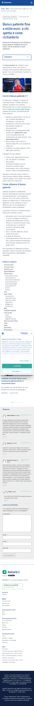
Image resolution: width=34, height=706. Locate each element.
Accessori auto (8, 265)
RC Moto (7, 290)
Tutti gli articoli (6, 601)
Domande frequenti (10, 311)
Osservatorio (8, 330)
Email (5, 541)
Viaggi (3, 625)
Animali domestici (7, 629)
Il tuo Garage (8, 313)
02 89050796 (22, 684)
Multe (7, 315)
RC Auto (7, 288)
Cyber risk (5, 642)
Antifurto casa (8, 269)
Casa (3, 636)
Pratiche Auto (9, 306)
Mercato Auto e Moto (11, 321)
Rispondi (4, 436)
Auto (5, 292)
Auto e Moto (8, 294)
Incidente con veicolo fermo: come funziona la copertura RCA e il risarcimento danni (13, 381)
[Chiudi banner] (31, 333)
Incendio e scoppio (7, 638)
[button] (2, 381)
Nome (5, 534)
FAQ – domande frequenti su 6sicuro (12, 655)
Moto (6, 323)
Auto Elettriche (9, 296)
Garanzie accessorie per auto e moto (12, 660)
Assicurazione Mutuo (11, 282)
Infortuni (4, 627)
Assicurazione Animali (11, 276)
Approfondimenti (9, 272)
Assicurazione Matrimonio (12, 280)
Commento (7, 514)
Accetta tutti (17, 366)
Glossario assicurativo (8, 658)
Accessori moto (9, 267)
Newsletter (7, 328)
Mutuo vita (5, 623)
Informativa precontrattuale (17, 698)
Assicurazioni (8, 274)
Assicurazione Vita (10, 286)
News (6, 325)
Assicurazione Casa (10, 278)
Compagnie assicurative (8, 662)
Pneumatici (8, 317)
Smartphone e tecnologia (9, 640)
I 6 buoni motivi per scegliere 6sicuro (12, 651)
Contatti (4, 594)
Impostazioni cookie (14, 697)
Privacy (6, 697)
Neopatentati (9, 302)
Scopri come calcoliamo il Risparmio (19, 700)
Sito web (5, 548)
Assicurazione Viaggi (11, 284)
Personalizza (16, 371)
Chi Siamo (5, 649)
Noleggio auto (9, 304)
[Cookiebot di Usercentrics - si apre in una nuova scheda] (21, 333)
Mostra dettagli (24, 361)
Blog (7, 9)
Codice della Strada (9, 16)
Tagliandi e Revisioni (10, 319)
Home (3, 9)
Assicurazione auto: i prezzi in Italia (12, 653)
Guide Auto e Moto (10, 300)
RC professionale (7, 620)
